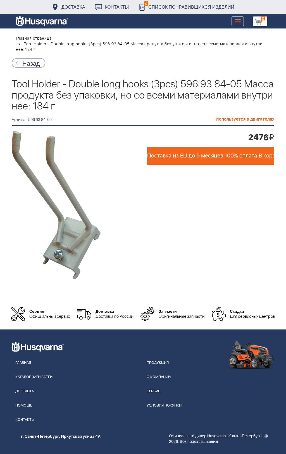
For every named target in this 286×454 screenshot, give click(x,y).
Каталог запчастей (34, 377)
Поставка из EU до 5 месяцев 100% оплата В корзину (210, 156)
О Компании (159, 377)
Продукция (158, 362)
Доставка (73, 7)
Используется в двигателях (245, 119)
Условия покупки (164, 405)
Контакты (117, 7)
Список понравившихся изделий (189, 5)
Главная (23, 362)
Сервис (154, 391)
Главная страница (34, 38)
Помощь (23, 405)
